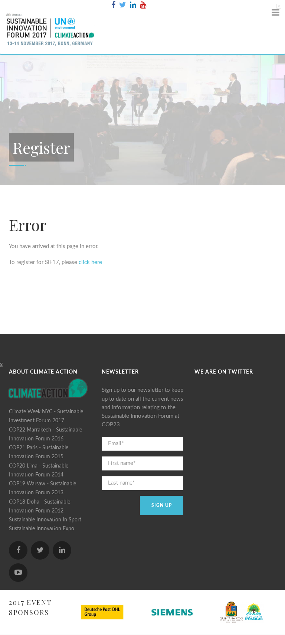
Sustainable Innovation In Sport (45, 519)
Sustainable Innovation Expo (41, 528)
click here (90, 262)
